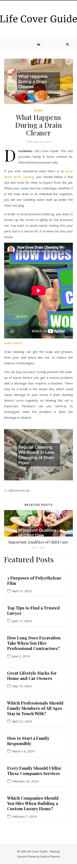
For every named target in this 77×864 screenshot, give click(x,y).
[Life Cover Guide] (38, 18)
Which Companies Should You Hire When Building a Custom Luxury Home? (33, 803)
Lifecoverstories (19, 490)
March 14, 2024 (23, 751)
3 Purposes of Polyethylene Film (34, 580)
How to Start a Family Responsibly (28, 740)
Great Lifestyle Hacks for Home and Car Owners (32, 675)
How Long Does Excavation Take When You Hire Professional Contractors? (34, 643)
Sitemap (54, 851)
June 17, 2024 (22, 620)
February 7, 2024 (24, 816)
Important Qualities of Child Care (38, 542)
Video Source (13, 343)
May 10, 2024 (22, 686)
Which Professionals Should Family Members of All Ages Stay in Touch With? (35, 708)
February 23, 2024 (25, 781)
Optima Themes (50, 856)
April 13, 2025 (22, 591)
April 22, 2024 (22, 721)
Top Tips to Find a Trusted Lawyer (33, 610)
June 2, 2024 (21, 656)
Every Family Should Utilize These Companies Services (34, 770)
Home (38, 110)
